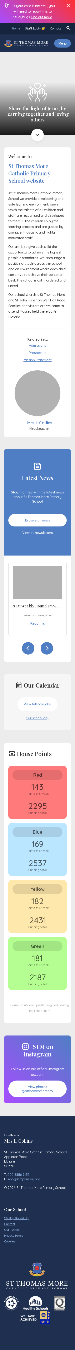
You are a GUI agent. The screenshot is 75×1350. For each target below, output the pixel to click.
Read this (28, 626)
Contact (55, 28)
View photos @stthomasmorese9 (37, 1089)
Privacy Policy (13, 1235)
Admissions (37, 345)
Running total (37, 813)
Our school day (37, 718)
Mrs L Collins (39, 422)
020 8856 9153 (19, 1175)
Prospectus (37, 353)
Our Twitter (12, 1230)
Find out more (41, 17)
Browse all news (37, 520)
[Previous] (28, 648)
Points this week (37, 794)
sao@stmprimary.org (24, 1179)
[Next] (47, 648)
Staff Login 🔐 (35, 28)
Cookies (9, 1241)
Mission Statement (38, 360)
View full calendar (37, 704)
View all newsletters (37, 533)
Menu (62, 43)
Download (51, 626)
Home (16, 28)
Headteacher (39, 428)
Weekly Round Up (16, 1218)
